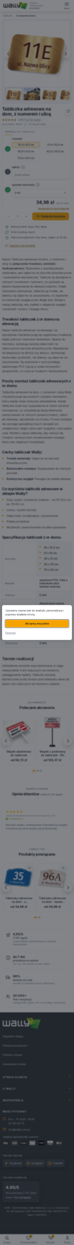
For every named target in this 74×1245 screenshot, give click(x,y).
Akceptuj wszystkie (37, 623)
